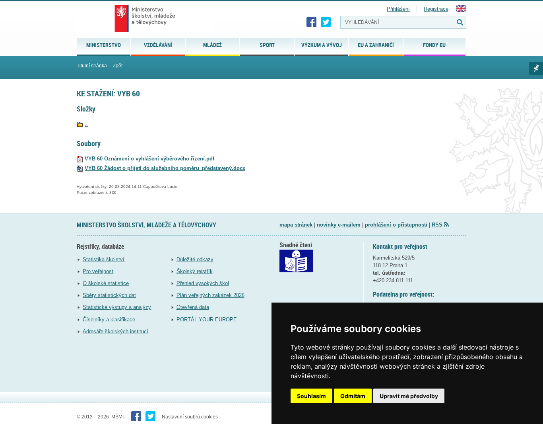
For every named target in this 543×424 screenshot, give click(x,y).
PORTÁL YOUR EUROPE (206, 319)
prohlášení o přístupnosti (396, 225)
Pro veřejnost (98, 271)
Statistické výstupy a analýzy (117, 307)
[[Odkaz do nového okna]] (296, 271)
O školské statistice (106, 283)
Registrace (436, 9)
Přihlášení (398, 9)
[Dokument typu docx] (80, 168)
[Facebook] (311, 22)
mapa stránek (295, 225)
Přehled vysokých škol (202, 283)
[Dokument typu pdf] (80, 159)
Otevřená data (192, 307)
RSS (437, 225)
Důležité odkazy (194, 259)
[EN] (461, 10)
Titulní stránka (92, 65)
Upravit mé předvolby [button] (409, 396)
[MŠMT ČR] (145, 18)
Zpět (117, 65)
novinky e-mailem (339, 225)
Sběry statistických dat (109, 295)
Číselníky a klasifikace (109, 319)
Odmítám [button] (352, 396)
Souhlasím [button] (311, 396)
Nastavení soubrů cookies (190, 416)
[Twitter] (326, 22)
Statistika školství (103, 259)
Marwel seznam (536, 68)
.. (86, 124)
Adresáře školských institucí (115, 331)
